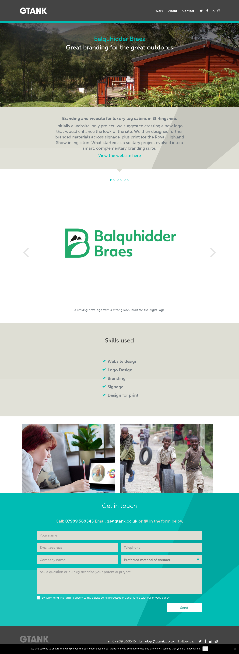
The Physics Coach (69, 455)
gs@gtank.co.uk (122, 521)
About (172, 11)
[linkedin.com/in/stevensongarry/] (213, 11)
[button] (30, 252)
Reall (167, 455)
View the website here (119, 155)
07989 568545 (79, 521)
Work (159, 11)
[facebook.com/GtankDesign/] (207, 11)
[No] (234, 649)
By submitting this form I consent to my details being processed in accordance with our (106, 597)
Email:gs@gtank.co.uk (157, 641)
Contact (188, 11)
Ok (205, 648)
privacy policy (161, 597)
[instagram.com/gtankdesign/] (219, 11)
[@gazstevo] (201, 11)
